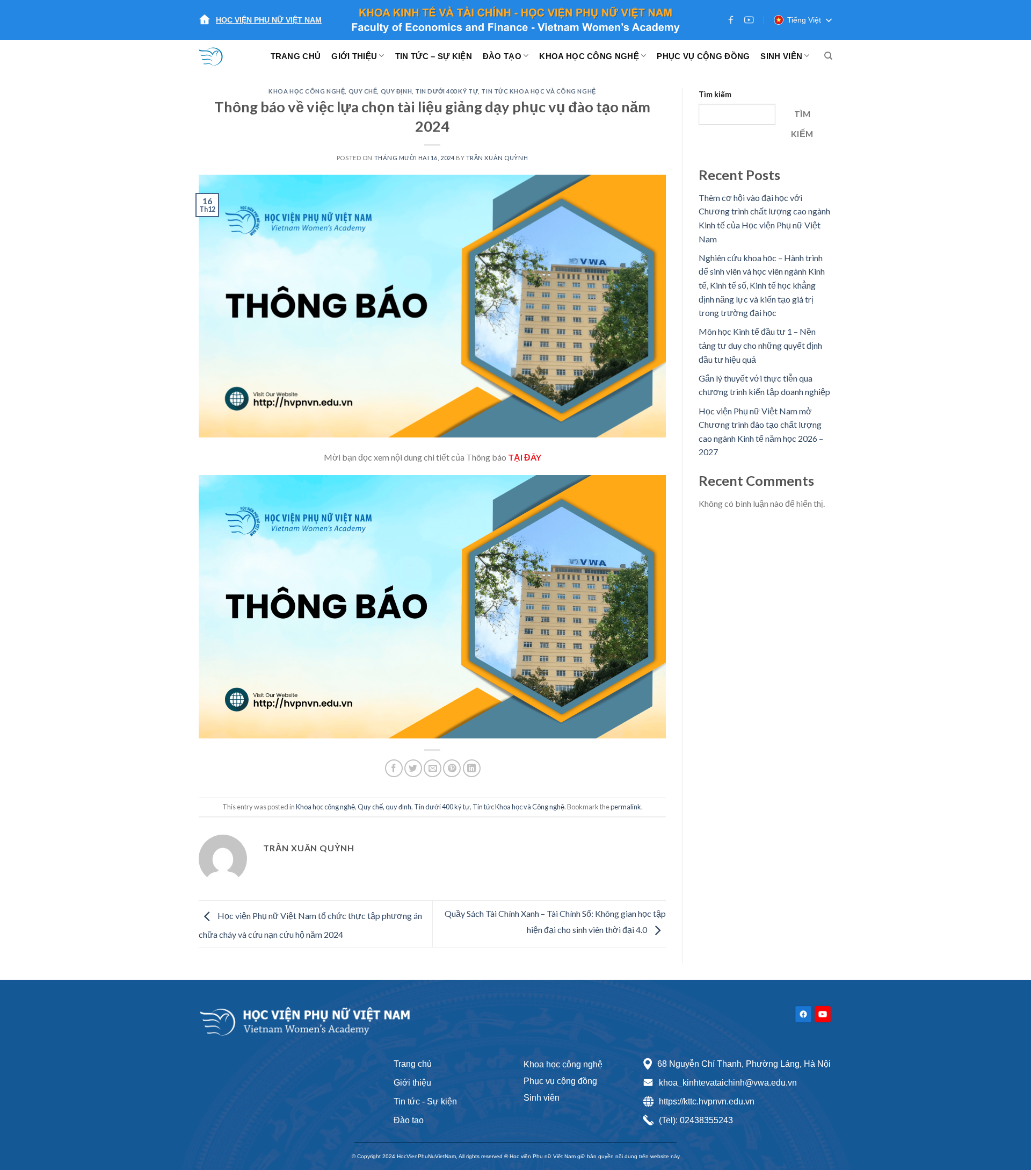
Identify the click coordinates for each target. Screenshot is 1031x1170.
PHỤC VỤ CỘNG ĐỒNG (703, 56)
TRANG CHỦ (296, 56)
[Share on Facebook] (394, 768)
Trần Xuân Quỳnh (497, 157)
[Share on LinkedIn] (472, 768)
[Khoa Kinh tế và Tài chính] (217, 56)
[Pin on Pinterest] (452, 768)
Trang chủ (413, 1063)
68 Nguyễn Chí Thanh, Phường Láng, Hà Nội (744, 1063)
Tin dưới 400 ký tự (446, 91)
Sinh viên (542, 1097)
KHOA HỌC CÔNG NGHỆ (588, 56)
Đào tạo (409, 1120)
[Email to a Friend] (432, 768)
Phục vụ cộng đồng (560, 1081)
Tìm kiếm (715, 94)
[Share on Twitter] (413, 768)
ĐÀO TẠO (502, 56)
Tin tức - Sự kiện (425, 1101)
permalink (626, 806)
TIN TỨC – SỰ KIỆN (433, 56)
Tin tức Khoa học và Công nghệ (538, 91)
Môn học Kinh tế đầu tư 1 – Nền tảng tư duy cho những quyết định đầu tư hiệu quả (760, 345)
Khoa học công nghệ (306, 91)
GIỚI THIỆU (354, 56)
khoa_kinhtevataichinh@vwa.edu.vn (728, 1082)
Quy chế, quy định (380, 91)
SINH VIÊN (781, 56)
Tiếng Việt (804, 20)
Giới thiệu (412, 1082)
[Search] (828, 56)
